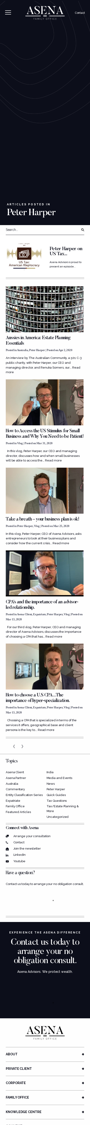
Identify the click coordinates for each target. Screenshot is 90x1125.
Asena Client (24, 614)
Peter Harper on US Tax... (66, 251)
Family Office (15, 806)
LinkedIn (19, 854)
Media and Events (59, 778)
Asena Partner (16, 778)
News (51, 783)
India (50, 772)
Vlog (20, 443)
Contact (80, 12)
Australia (22, 350)
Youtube (19, 861)
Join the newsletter (27, 848)
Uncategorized (58, 817)
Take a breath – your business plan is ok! (42, 519)
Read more (53, 460)
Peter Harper (37, 350)
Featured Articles (18, 812)
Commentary (15, 789)
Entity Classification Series (24, 795)
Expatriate (39, 614)
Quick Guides (56, 795)
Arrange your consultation (32, 836)
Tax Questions (57, 800)
